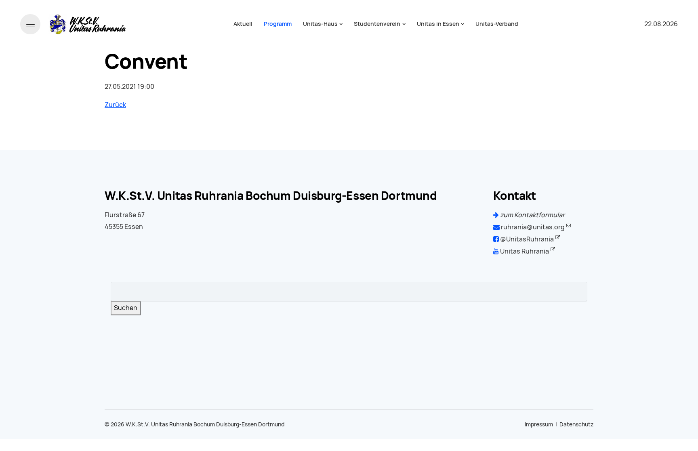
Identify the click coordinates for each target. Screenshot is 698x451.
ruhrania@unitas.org (532, 227)
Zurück (115, 105)
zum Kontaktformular (532, 215)
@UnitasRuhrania (526, 239)
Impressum (539, 424)
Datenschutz (576, 424)
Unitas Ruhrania (524, 251)
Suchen (125, 308)
